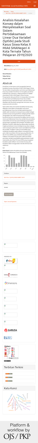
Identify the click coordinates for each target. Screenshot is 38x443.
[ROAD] (10, 306)
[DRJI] (10, 322)
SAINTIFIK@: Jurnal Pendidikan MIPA (14, 6)
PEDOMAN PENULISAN (11, 210)
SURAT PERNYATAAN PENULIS (13, 229)
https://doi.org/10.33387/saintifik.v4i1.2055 (19, 69)
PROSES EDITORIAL (9, 231)
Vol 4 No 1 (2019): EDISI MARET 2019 (16, 13)
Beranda (6, 11)
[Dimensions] (10, 283)
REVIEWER (7, 215)
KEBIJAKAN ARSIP (9, 221)
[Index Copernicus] (10, 275)
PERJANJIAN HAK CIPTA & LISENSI (14, 218)
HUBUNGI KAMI (8, 237)
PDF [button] (19, 61)
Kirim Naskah (8, 194)
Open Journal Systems (10, 201)
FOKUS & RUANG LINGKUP (12, 213)
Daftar (29, 2)
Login (35, 2)
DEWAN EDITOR (8, 208)
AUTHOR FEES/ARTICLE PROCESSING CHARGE (17, 234)
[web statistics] (8, 337)
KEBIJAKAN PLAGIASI (10, 223)
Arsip (12, 11)
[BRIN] (10, 299)
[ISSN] (10, 291)
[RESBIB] (10, 314)
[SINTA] (10, 260)
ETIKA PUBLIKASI (9, 226)
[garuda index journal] (10, 330)
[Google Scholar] (10, 267)
